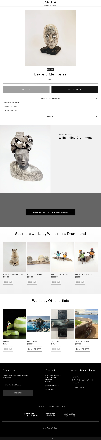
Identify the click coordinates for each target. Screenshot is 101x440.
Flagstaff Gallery (50, 3)
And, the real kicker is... (84, 274)
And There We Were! (59, 274)
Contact (50, 370)
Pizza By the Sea (82, 341)
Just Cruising (32, 341)
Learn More (79, 387)
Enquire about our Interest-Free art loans (50, 212)
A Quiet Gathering (34, 274)
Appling (6, 341)
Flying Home (56, 341)
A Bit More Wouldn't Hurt (13, 274)
